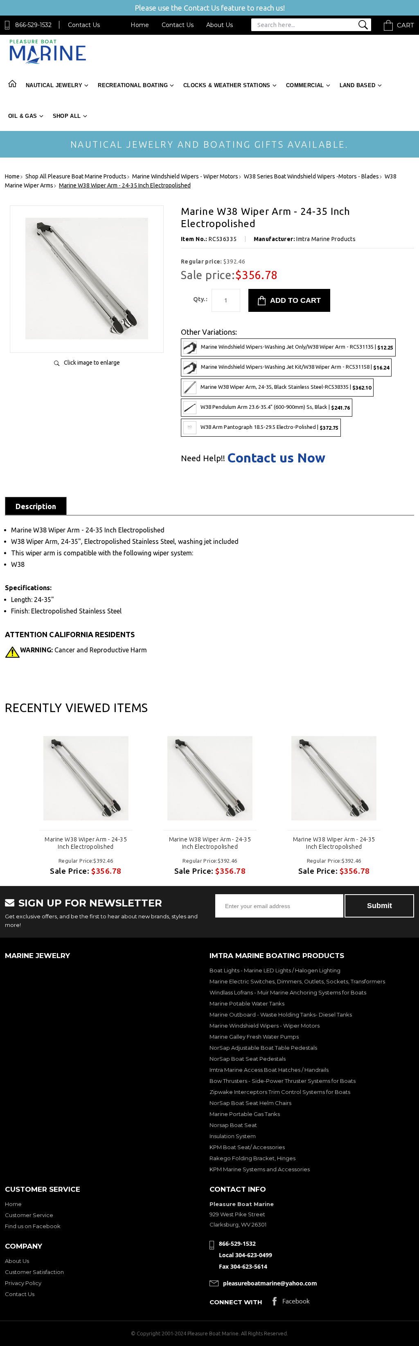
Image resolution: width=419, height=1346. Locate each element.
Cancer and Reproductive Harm (83, 650)
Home (140, 25)
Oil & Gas (22, 116)
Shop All (67, 116)
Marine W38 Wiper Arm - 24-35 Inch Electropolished (86, 843)
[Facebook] (291, 1303)
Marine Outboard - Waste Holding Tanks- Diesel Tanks (281, 1014)
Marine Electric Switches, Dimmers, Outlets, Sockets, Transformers (297, 981)
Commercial (305, 85)
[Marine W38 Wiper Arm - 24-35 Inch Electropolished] (86, 337)
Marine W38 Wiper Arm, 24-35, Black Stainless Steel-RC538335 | (285, 387)
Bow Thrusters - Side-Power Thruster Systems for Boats (283, 1081)
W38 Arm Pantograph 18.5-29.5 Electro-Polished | (269, 427)
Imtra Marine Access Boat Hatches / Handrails (269, 1069)
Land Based (358, 85)
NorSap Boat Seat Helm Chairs (250, 1103)
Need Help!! (203, 458)
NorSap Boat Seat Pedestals (248, 1058)
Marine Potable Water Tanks (247, 1003)
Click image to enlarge (92, 362)
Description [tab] (36, 506)
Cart (405, 25)
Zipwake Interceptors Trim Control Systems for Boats (280, 1092)
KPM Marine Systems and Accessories (260, 1169)
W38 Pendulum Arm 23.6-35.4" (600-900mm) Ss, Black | (275, 407)
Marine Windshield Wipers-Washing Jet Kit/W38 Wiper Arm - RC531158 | (295, 367)
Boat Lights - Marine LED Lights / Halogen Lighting (275, 970)
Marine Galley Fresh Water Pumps (254, 1036)
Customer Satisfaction (34, 1272)
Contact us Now (276, 457)
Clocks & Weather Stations (226, 85)
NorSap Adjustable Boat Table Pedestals (263, 1047)
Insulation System (233, 1136)
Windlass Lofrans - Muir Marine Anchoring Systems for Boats (288, 992)
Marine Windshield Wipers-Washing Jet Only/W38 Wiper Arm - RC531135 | (297, 347)
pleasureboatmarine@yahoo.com (270, 1283)
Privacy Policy (23, 1283)
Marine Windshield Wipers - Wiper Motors (265, 1025)
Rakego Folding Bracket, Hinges (252, 1158)
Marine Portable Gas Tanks (245, 1114)
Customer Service (29, 1215)
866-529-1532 (33, 25)
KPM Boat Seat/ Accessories (247, 1147)
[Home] (48, 62)
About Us (219, 25)
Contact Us (84, 25)
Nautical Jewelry (54, 85)
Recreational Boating (133, 85)
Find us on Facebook (33, 1226)
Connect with (236, 1302)
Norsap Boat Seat (233, 1125)
